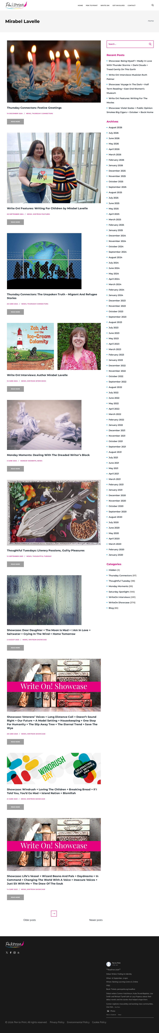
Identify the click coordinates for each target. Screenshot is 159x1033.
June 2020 (114, 527)
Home (80, 5)
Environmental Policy (78, 1022)
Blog (113, 608)
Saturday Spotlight (122, 592)
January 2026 (116, 165)
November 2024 (117, 241)
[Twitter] (7, 953)
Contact (131, 5)
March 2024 (115, 284)
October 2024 (116, 246)
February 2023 (116, 354)
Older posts (29, 920)
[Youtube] (18, 953)
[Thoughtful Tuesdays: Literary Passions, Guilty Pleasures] (54, 512)
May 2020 (114, 533)
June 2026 (114, 138)
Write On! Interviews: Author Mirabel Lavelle (37, 375)
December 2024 (117, 235)
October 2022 (116, 376)
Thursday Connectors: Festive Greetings (34, 107)
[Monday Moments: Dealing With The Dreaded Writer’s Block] (54, 425)
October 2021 (116, 441)
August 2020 (115, 517)
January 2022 (116, 425)
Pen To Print (92, 5)
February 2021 (116, 484)
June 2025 (114, 203)
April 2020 (114, 538)
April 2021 (114, 473)
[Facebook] (11, 953)
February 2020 (116, 549)
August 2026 (115, 127)
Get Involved (119, 5)
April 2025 (114, 214)
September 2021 (117, 446)
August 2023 (115, 322)
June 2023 (114, 333)
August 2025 (115, 192)
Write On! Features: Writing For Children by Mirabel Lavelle (47, 208)
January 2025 (116, 230)
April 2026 (114, 149)
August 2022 (115, 387)
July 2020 (114, 522)
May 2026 (114, 143)
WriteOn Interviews (122, 597)
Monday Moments (121, 586)
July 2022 (113, 392)
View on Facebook (111, 1015)
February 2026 (116, 160)
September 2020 (118, 511)
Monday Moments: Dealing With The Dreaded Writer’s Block (48, 455)
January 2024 (116, 295)
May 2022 (114, 403)
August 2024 (115, 257)
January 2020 (116, 555)
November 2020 (117, 500)
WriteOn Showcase (122, 602)
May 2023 (114, 338)
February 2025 (116, 225)
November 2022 (117, 371)
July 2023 (113, 327)
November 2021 (117, 436)
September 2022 (117, 381)
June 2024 (114, 268)
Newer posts (96, 920)
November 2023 (117, 306)
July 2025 (114, 198)
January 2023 (116, 360)
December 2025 (117, 171)
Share (119, 1015)
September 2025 (117, 187)
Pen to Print (116, 963)
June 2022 (114, 398)
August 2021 (115, 452)
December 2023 (117, 300)
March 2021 (115, 479)
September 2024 (118, 252)
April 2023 (114, 344)
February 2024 (116, 289)
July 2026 (114, 133)
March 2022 (115, 414)
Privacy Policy (57, 1022)
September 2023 (117, 317)
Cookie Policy (99, 1022)
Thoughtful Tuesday (122, 581)
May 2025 (114, 208)
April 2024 (114, 279)
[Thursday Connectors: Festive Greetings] (54, 71)
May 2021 (113, 468)
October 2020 (116, 506)
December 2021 (117, 430)
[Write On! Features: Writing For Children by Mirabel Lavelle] (54, 168)
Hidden (114, 570)
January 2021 (115, 490)
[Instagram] (15, 953)
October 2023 (116, 311)
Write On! (105, 5)
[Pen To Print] (16, 5)
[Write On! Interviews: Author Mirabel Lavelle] (54, 346)
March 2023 (115, 349)
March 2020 (115, 544)
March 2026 (115, 154)
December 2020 (117, 495)
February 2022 (116, 419)
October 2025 (116, 181)
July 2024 (114, 262)
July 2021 (113, 457)
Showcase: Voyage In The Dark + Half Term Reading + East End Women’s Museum (128, 88)
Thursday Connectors (122, 575)
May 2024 (114, 273)
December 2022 (117, 365)
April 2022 (114, 409)
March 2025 (115, 219)
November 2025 (117, 176)
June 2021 (114, 463)
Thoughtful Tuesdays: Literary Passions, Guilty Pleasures (46, 550)
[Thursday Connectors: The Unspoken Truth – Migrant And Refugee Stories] (54, 261)
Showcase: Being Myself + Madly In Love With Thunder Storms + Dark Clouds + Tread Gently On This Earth (129, 65)
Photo (112, 1011)
